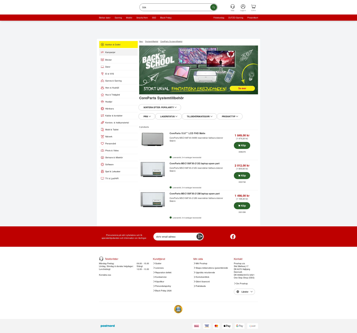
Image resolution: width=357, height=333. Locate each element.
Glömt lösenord (203, 281)
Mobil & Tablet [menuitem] (111, 129)
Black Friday (166, 17)
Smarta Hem (142, 17)
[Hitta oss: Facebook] (232, 236)
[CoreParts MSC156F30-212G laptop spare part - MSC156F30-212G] (154, 169)
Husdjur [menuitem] (108, 101)
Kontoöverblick (202, 276)
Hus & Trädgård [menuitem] (112, 94)
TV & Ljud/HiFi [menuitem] (112, 178)
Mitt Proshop (201, 263)
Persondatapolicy (163, 286)
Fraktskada (201, 286)
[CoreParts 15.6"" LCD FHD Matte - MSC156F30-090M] (154, 139)
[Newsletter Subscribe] (199, 236)
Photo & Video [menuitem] (112, 150)
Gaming (118, 17)
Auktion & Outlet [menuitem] (112, 44)
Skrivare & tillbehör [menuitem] (114, 157)
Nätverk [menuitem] (108, 136)
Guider (158, 263)
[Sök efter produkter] (213, 7)
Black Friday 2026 (163, 290)
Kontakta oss (105, 274)
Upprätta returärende (205, 272)
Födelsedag (219, 17)
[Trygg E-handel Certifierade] (178, 309)
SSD (154, 17)
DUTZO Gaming (235, 17)
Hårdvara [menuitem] (109, 108)
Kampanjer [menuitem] (110, 52)
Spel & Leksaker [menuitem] (112, 171)
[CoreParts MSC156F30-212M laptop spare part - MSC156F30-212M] (154, 200)
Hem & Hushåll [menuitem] (112, 87)
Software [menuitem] (109, 164)
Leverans (159, 267)
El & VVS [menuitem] (109, 73)
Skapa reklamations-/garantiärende (212, 267)
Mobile (129, 17)
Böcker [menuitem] (108, 59)
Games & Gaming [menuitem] (113, 80)
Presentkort (252, 17)
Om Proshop (242, 283)
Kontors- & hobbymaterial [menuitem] (117, 122)
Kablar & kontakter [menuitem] (113, 115)
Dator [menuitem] (107, 66)
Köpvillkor (159, 281)
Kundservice (161, 276)
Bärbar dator (105, 17)
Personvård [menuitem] (110, 143)
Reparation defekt (163, 272)
